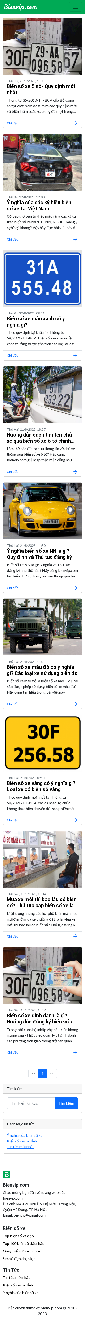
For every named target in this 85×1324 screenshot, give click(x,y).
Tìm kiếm (66, 1103)
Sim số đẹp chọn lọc (19, 1258)
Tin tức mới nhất (20, 1146)
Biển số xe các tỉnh (22, 1141)
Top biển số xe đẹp (18, 1236)
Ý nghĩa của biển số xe (24, 1135)
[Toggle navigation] (75, 7)
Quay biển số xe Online (21, 1251)
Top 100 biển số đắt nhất (23, 1243)
